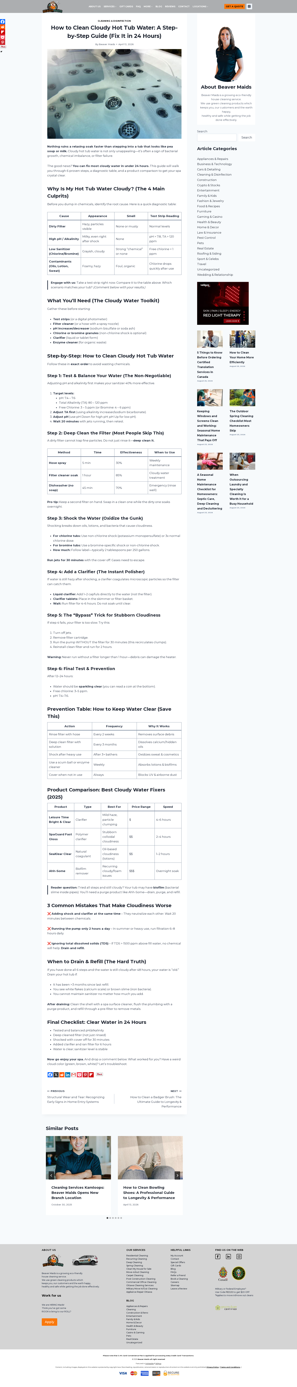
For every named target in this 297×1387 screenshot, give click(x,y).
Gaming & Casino (209, 216)
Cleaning (131, 1309)
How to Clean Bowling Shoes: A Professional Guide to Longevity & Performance (149, 1192)
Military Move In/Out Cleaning (142, 1288)
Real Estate (205, 248)
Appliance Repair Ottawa (139, 1292)
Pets (200, 243)
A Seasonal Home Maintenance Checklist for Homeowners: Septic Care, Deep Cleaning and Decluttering (209, 491)
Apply (49, 1322)
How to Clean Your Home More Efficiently (242, 357)
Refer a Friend (178, 1275)
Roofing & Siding (209, 253)
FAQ (138, 6)
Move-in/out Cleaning (137, 1272)
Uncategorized (208, 269)
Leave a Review (179, 1288)
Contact (175, 1259)
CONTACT (184, 6)
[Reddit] (61, 1074)
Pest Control (206, 237)
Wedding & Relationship (215, 274)
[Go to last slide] (51, 1175)
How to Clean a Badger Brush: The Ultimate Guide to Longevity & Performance (155, 1099)
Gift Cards (176, 1265)
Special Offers (178, 1262)
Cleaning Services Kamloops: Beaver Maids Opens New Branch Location (77, 1192)
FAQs (173, 1272)
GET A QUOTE (234, 6)
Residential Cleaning (137, 1255)
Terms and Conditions (230, 1367)
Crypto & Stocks (208, 185)
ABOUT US (95, 6)
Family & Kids (207, 195)
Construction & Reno (137, 1312)
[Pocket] (79, 1074)
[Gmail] (73, 1074)
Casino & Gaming (135, 1332)
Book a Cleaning (179, 1279)
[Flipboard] (91, 1074)
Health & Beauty (209, 222)
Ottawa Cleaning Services (139, 1285)
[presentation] (78, 1157)
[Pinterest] (85, 1074)
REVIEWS (170, 6)
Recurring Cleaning (136, 1259)
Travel (201, 264)
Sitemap (175, 1285)
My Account (177, 1255)
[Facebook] (50, 1074)
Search (202, 131)
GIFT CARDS (126, 6)
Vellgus (158, 1363)
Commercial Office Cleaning (141, 1282)
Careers (175, 1282)
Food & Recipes (208, 206)
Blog (173, 1269)
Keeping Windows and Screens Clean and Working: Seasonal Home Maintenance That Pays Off (208, 426)
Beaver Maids (107, 44)
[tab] (107, 1218)
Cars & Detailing (209, 169)
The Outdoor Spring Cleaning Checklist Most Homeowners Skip (241, 421)
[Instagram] (249, 6)
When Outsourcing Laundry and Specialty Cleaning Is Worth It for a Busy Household (241, 489)
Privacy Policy (213, 1367)
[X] (56, 1074)
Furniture (204, 211)
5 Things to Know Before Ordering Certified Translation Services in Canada (209, 364)
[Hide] (1, 51)
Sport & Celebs (208, 259)
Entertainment (208, 190)
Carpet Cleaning (134, 1275)
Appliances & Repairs (212, 159)
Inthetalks (149, 1363)
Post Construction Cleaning (140, 1279)
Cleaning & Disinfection (114, 21)
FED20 (229, 1292)
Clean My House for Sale (138, 1269)
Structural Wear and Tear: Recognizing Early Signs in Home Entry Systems (75, 1097)
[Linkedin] (67, 1074)
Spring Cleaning (134, 1265)
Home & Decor (208, 227)
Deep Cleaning (134, 1262)
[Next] (177, 1175)
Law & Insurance (209, 232)
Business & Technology (214, 164)
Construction (207, 180)
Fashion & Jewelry (210, 201)
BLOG (159, 6)
